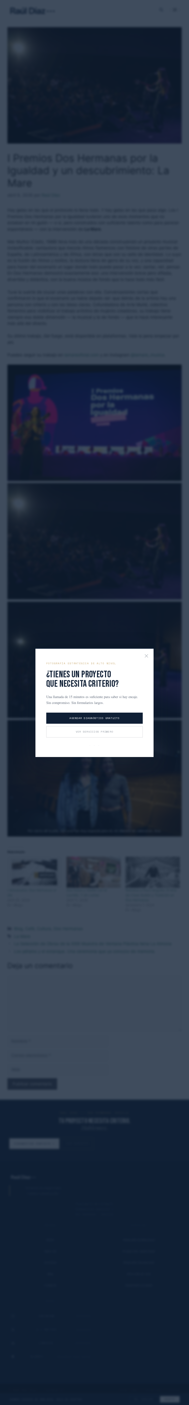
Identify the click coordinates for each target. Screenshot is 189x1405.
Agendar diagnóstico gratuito (94, 718)
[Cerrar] (146, 656)
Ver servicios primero (94, 732)
